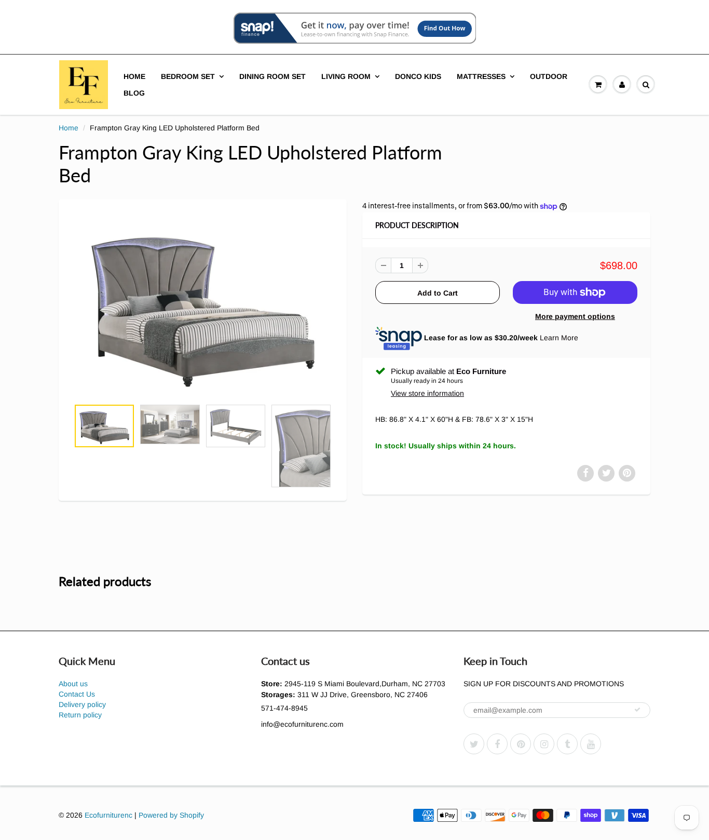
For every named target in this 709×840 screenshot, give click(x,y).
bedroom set (188, 76)
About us (73, 683)
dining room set (272, 76)
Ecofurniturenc (108, 815)
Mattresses (481, 76)
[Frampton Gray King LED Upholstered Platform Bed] (202, 304)
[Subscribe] (637, 709)
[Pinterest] (520, 744)
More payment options (575, 316)
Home (134, 76)
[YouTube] (590, 744)
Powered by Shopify (171, 815)
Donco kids (418, 76)
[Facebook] (497, 744)
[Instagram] (544, 744)
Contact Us (77, 694)
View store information (427, 393)
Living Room (346, 76)
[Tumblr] (567, 744)
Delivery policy (82, 704)
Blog (134, 93)
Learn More (559, 338)
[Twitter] (473, 744)
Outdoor (548, 76)
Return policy (80, 715)
